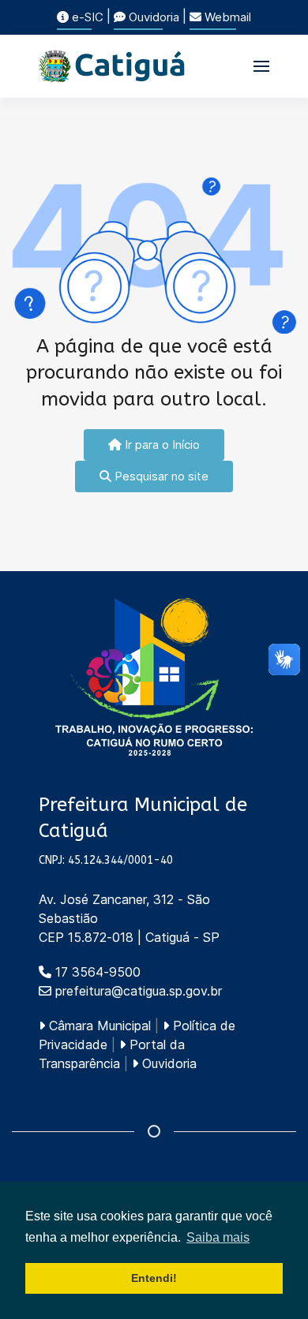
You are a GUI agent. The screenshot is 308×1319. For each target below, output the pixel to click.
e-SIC (86, 16)
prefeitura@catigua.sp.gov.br (138, 991)
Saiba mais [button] (218, 1237)
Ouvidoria (152, 16)
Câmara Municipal (98, 1025)
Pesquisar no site (159, 476)
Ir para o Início (161, 444)
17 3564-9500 (96, 972)
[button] (261, 66)
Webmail (226, 16)
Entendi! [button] (154, 1278)
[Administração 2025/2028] (154, 677)
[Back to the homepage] (112, 66)
